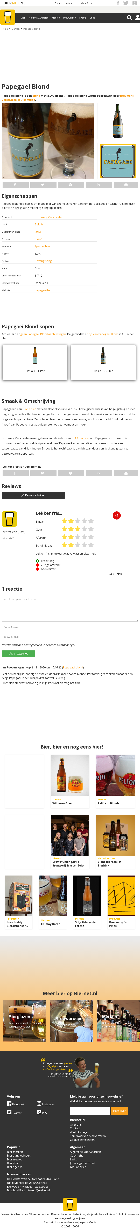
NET (15, 3)
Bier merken (15, 1152)
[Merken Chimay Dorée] (53, 896)
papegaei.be (42, 290)
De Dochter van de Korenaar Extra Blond (33, 1179)
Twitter (16, 1113)
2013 (38, 232)
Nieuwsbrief (78, 1167)
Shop (92, 17)
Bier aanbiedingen (19, 1155)
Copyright (76, 1155)
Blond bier (29, 409)
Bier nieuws (14, 1159)
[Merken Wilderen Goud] (70, 775)
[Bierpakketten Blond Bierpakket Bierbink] (115, 835)
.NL (22, 3)
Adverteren (71, 3)
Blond (36, 96)
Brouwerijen (69, 17)
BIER (7, 3)
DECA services (80, 438)
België (39, 224)
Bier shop (13, 1163)
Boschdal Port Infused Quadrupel (28, 1190)
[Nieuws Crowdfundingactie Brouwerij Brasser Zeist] (70, 835)
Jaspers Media (87, 1222)
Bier (23, 17)
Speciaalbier (42, 246)
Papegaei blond (31, 28)
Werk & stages (79, 1132)
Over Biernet (87, 3)
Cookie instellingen (82, 1140)
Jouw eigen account (82, 1163)
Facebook (17, 1104)
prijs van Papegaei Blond (102, 334)
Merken (56, 17)
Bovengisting (43, 261)
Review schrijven (35, 495)
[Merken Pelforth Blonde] (115, 775)
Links (73, 1159)
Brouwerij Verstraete (48, 217)
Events (82, 17)
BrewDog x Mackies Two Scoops (27, 1186)
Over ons (76, 1124)
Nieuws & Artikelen (38, 17)
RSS (44, 1113)
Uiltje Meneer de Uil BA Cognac (27, 1183)
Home (5, 28)
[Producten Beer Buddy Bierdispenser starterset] (18, 896)
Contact (58, 3)
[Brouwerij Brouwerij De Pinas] (121, 896)
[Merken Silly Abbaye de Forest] (87, 896)
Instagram (48, 1104)
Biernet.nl (50, 1222)
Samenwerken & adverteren (88, 1136)
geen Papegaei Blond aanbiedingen (43, 334)
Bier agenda (15, 1167)
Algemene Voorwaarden (85, 1152)
